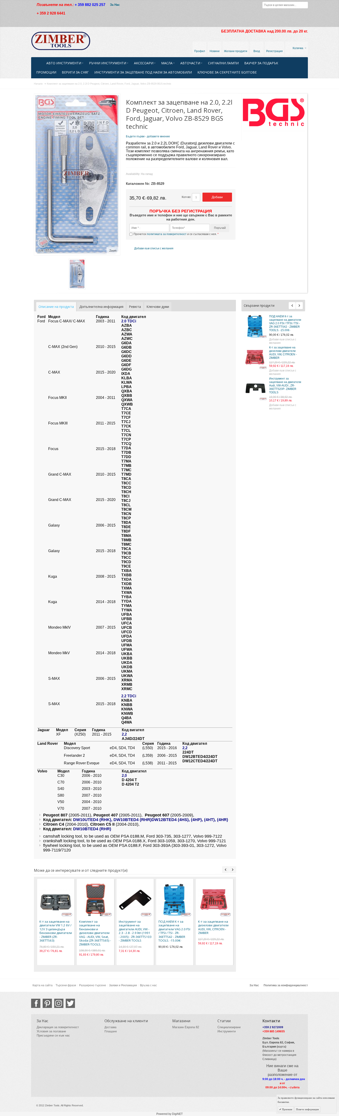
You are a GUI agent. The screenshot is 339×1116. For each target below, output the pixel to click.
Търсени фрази (66, 985)
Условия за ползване (51, 1031)
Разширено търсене (92, 985)
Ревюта (135, 306)
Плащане (110, 1031)
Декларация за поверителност (58, 1027)
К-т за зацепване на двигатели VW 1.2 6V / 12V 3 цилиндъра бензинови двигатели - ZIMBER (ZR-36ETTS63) (55, 931)
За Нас (115, 4)
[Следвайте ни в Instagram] (58, 1003)
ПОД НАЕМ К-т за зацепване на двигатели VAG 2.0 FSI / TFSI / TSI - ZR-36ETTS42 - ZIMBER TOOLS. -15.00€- (285, 323)
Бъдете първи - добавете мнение (148, 136)
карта (281, 1046)
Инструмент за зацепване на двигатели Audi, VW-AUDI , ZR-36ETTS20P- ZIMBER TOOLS (285, 385)
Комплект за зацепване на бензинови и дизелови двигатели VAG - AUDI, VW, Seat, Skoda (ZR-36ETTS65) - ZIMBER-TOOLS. (95, 932)
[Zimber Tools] (60, 41)
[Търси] (304, 5)
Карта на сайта (43, 985)
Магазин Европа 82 (185, 1027)
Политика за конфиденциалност (286, 985)
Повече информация (307, 1109)
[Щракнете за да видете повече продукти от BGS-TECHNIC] (274, 112)
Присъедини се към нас (53, 1035)
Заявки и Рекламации (123, 985)
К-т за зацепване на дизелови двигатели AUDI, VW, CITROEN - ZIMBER (283, 352)
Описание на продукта (56, 306)
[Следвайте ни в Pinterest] (47, 1003)
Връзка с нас (148, 985)
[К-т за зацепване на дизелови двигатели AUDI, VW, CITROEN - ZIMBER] (255, 357)
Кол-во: (186, 197)
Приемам (286, 1109)
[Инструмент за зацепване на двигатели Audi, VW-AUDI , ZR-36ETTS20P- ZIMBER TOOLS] (255, 388)
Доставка (110, 1027)
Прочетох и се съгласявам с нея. (175, 234)
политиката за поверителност (167, 234)
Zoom (112, 250)
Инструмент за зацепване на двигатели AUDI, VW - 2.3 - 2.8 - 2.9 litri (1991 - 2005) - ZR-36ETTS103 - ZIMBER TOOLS (135, 931)
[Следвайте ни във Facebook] (35, 1003)
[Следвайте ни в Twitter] (70, 1003)
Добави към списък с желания (282, 341)
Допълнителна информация (101, 306)
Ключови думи (157, 306)
